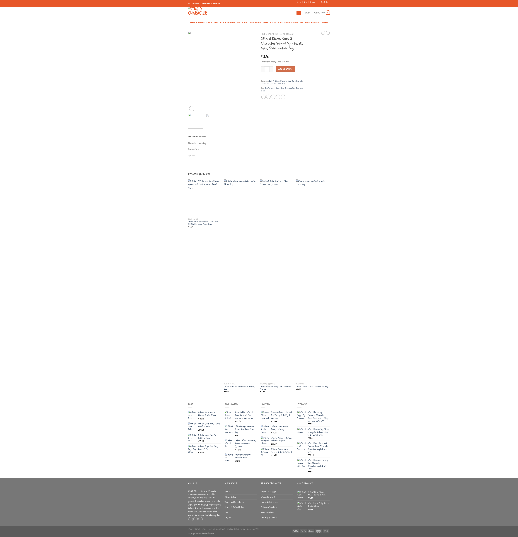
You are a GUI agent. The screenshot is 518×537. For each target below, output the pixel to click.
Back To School (212, 22)
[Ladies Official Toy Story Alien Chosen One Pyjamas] (276, 280)
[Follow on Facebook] (323, 5)
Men (301, 22)
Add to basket (285, 69)
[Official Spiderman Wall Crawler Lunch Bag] (312, 280)
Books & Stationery (227, 22)
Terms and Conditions (234, 502)
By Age (244, 22)
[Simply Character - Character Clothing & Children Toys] (201, 13)
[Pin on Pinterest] (278, 97)
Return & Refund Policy (234, 507)
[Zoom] (191, 108)
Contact (312, 2)
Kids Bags (295, 88)
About (299, 2)
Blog (305, 2)
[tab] (192, 136)
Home (263, 34)
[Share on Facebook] (263, 97)
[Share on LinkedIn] (283, 97)
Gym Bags (288, 88)
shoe (301, 88)
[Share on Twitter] (268, 97)
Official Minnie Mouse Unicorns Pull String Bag (239, 387)
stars (263, 91)
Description (192, 136)
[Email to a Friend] (273, 97)
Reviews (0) (203, 136)
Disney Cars (265, 84)
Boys (238, 22)
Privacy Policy (230, 496)
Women (325, 22)
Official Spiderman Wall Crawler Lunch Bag (312, 387)
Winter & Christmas (312, 22)
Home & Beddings (291, 22)
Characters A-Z (255, 22)
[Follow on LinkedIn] (328, 5)
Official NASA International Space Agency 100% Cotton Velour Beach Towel (203, 223)
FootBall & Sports (269, 22)
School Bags (288, 34)
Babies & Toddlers (197, 22)
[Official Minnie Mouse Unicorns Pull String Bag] (240, 280)
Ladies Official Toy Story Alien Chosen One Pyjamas (275, 387)
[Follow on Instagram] (326, 5)
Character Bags (285, 81)
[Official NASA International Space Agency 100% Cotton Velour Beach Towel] (204, 198)
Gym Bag (273, 84)
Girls (280, 22)
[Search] (299, 13)
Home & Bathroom (269, 502)
